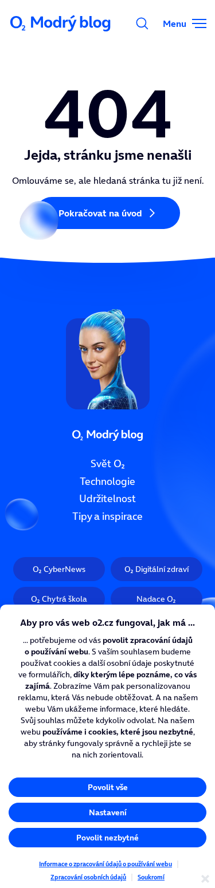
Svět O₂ (108, 464)
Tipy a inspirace (107, 516)
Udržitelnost (107, 499)
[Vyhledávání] (142, 23)
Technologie (107, 481)
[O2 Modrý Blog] (61, 23)
